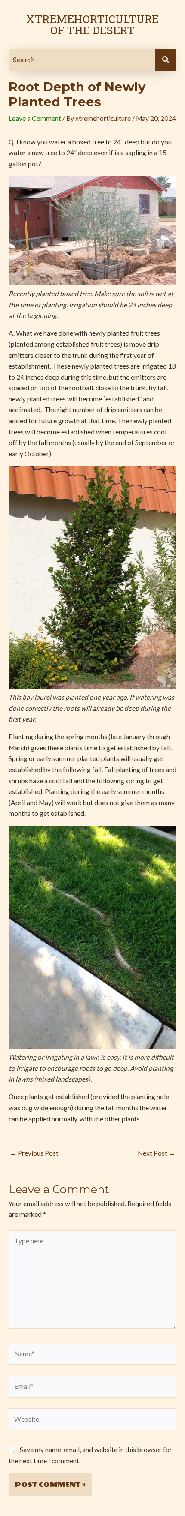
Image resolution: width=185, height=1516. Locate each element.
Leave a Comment (35, 118)
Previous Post (34, 1153)
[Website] (92, 1420)
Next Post (157, 1153)
